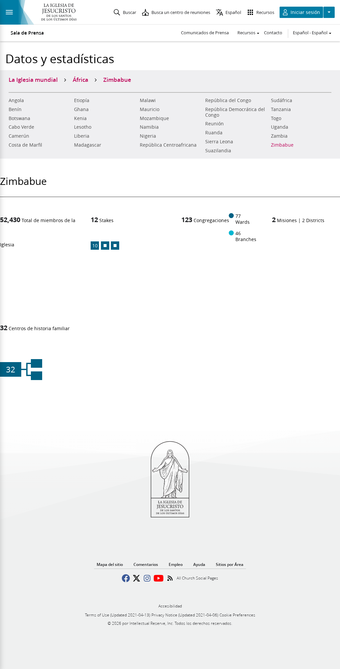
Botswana (19, 118)
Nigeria (148, 136)
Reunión (214, 123)
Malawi (148, 100)
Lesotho (82, 127)
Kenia (80, 118)
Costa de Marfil (25, 145)
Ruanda (213, 132)
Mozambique (154, 118)
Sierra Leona (219, 141)
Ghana (81, 109)
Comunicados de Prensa (205, 33)
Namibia (149, 127)
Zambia (279, 136)
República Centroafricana (168, 145)
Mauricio (149, 109)
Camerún (19, 136)
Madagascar (87, 145)
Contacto (273, 33)
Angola (16, 100)
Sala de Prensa (27, 33)
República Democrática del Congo (235, 112)
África (80, 79)
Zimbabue (282, 145)
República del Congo (228, 100)
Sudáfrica (281, 100)
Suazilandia (218, 150)
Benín (15, 109)
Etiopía (81, 100)
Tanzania (281, 109)
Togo (276, 118)
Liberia (81, 136)
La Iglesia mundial (33, 79)
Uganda (279, 127)
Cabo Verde (21, 127)
